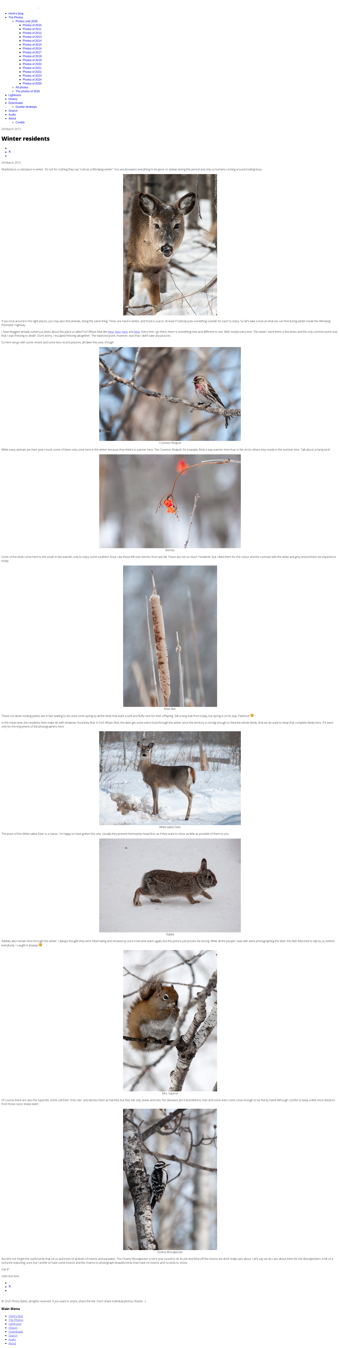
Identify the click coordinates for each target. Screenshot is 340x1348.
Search (13, 110)
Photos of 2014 (32, 40)
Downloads (15, 102)
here (111, 332)
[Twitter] (9, 152)
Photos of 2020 (32, 64)
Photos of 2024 (32, 79)
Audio (12, 114)
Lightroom (14, 95)
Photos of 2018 (32, 56)
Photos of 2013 (32, 36)
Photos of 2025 (32, 83)
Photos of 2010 (32, 25)
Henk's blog (15, 13)
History (12, 99)
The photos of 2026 (28, 91)
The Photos (15, 17)
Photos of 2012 (32, 32)
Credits (20, 122)
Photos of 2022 (32, 71)
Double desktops (26, 106)
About (12, 118)
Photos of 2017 (32, 52)
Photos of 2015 (32, 44)
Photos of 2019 (32, 60)
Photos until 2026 (27, 21)
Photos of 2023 (32, 75)
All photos (22, 87)
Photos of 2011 (32, 29)
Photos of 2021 (32, 67)
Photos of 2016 (32, 48)
